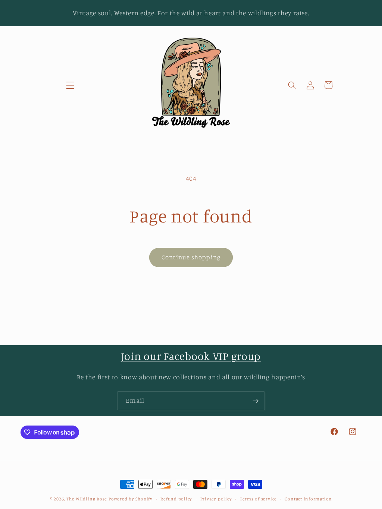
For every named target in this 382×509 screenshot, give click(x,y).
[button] (70, 85)
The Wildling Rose (86, 499)
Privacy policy (216, 499)
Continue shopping (191, 257)
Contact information (308, 499)
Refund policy (176, 499)
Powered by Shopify (131, 499)
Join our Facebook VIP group (191, 356)
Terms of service (258, 499)
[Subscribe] (255, 401)
